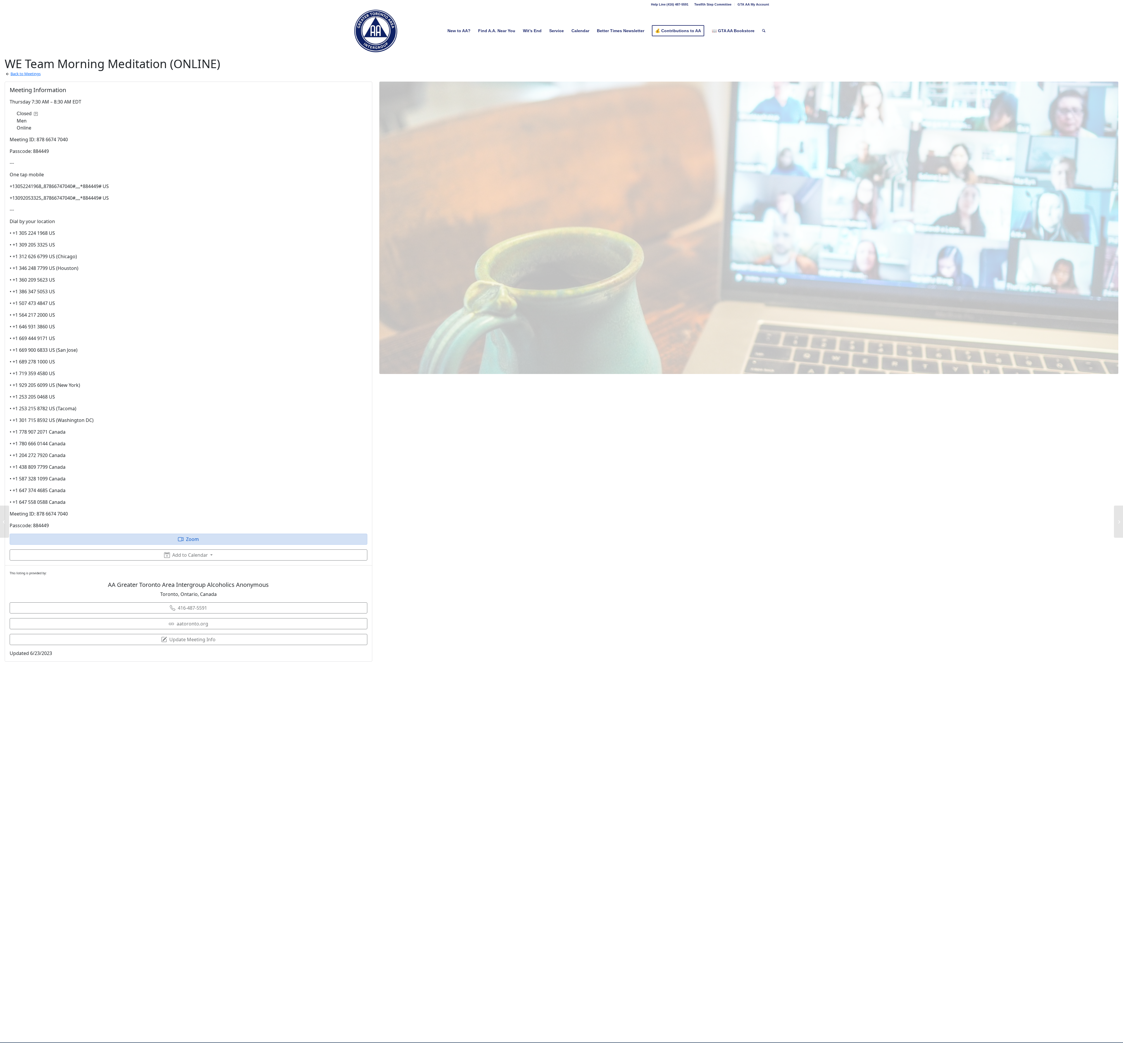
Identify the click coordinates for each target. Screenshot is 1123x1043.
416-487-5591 (192, 608)
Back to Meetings (26, 73)
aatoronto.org (192, 623)
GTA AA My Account (753, 4)
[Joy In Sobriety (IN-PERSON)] (4, 522)
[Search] (763, 31)
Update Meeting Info (192, 639)
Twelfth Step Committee (712, 4)
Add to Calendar (190, 555)
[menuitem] (713, 4)
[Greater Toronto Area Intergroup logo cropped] (376, 31)
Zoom (192, 539)
